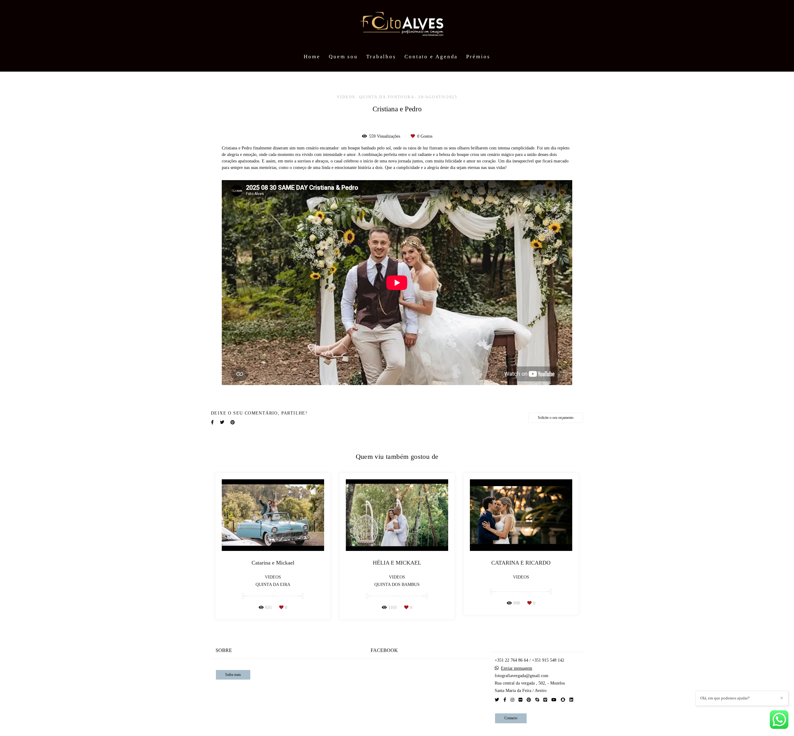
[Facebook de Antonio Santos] (504, 700)
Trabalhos (381, 57)
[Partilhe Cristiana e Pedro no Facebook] (212, 422)
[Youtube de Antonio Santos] (553, 700)
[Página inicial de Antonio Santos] (397, 24)
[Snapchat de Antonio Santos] (563, 700)
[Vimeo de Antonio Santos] (545, 700)
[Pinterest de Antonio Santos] (529, 700)
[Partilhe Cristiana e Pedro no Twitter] (222, 422)
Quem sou (343, 57)
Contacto (510, 718)
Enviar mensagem (516, 668)
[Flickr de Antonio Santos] (520, 700)
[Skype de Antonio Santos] (537, 700)
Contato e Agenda (431, 57)
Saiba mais (233, 675)
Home (312, 57)
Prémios (478, 57)
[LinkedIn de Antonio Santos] (571, 700)
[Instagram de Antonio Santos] (512, 700)
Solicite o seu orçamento (555, 418)
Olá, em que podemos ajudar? (725, 698)
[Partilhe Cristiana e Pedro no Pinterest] (232, 422)
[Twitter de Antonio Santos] (497, 700)
